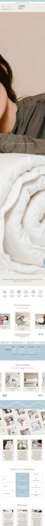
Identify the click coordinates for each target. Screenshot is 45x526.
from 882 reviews (8, 350)
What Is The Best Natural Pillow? (36, 514)
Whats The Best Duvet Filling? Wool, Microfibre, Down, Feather (22, 515)
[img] (8, 349)
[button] (40, 8)
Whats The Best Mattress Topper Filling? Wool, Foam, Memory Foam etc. (8, 516)
